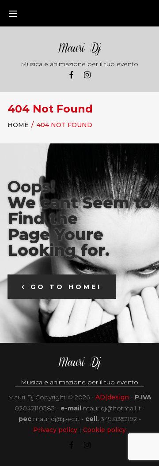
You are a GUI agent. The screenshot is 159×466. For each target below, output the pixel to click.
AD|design (112, 397)
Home (18, 125)
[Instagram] (87, 75)
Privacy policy (55, 430)
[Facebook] (71, 75)
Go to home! (66, 287)
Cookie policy (104, 430)
